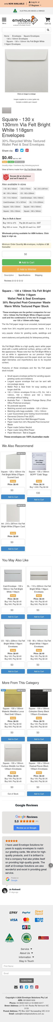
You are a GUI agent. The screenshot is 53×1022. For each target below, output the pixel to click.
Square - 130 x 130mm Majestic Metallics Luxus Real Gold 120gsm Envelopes (13, 712)
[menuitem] (16, 150)
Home (6, 36)
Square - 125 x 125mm (11, 206)
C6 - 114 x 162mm (10, 198)
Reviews (8, 280)
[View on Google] (4, 890)
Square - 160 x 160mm (32, 211)
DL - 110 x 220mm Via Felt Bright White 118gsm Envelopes (39, 589)
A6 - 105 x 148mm (10, 193)
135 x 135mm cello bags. (28, 320)
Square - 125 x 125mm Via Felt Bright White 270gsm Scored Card (13, 474)
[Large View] (6, 110)
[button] (2, 865)
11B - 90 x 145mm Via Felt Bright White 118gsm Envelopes (39, 643)
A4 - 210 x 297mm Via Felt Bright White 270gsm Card (13, 525)
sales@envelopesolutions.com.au (29, 1013)
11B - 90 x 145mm (10, 188)
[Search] (48, 29)
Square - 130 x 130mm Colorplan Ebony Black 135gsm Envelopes (39, 711)
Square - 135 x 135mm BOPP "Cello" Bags (39, 473)
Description (9, 275)
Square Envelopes (31, 36)
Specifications (24, 275)
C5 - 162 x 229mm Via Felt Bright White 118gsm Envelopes (13, 643)
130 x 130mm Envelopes (17, 38)
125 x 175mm (26, 188)
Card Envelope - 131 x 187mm (14, 202)
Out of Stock (13, 793)
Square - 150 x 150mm (32, 206)
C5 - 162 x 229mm (27, 193)
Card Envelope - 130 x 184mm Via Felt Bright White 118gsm (13, 589)
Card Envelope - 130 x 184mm (32, 198)
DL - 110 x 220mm (36, 202)
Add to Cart (27, 262)
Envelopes (16, 36)
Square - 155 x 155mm (11, 211)
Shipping (38, 275)
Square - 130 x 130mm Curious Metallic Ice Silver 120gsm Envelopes (13, 766)
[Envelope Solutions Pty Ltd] (25, 20)
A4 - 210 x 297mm (41, 188)
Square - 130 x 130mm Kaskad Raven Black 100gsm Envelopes (39, 766)
